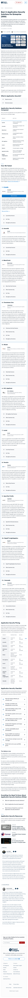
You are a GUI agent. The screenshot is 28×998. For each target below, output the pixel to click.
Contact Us (15, 969)
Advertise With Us (6, 978)
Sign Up (22, 942)
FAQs (10, 984)
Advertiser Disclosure (17, 987)
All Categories (6, 965)
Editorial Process (16, 973)
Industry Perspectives (7, 973)
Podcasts (5, 971)
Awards (4, 967)
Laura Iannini (9, 888)
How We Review (16, 971)
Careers (15, 967)
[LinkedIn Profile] (13, 851)
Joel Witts (8, 851)
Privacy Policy (16, 984)
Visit (26, 638)
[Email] (15, 851)
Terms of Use (8, 987)
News (4, 969)
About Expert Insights (17, 965)
